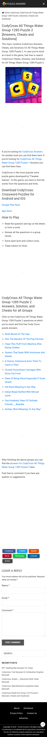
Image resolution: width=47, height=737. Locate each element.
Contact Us (32, 713)
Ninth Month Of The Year (17, 334)
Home (7, 13)
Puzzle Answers (23, 727)
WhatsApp (19, 556)
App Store (7, 211)
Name (6, 585)
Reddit (34, 551)
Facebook (9, 551)
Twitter (22, 551)
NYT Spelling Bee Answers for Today (17, 668)
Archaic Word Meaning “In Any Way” (23, 409)
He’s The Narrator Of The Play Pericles (24, 339)
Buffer (7, 561)
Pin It (7, 556)
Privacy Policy (16, 713)
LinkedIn (33, 556)
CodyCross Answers (32, 151)
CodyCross (14, 13)
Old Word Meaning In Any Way (20, 387)
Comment (7, 610)
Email (5, 598)
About (16, 708)
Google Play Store (11, 204)
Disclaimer (28, 708)
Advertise (23, 718)
